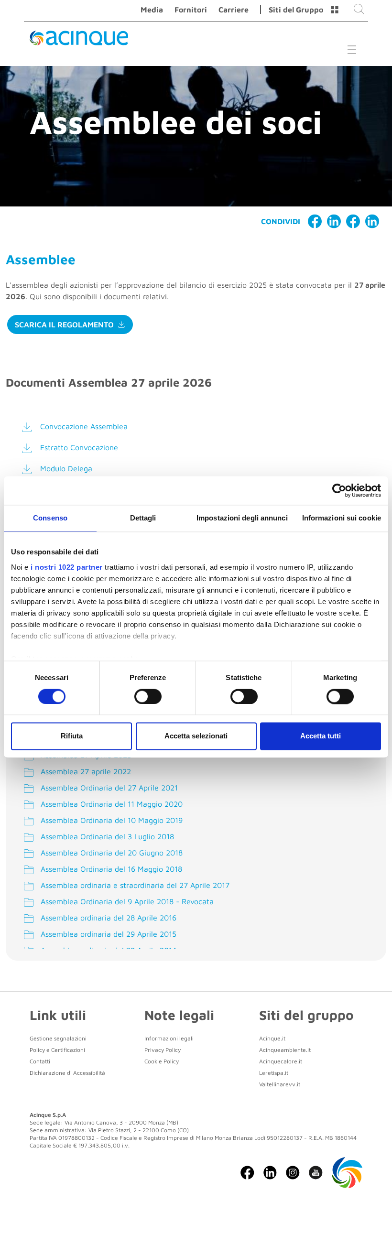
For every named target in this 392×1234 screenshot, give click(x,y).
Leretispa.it (273, 1072)
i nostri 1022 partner (67, 567)
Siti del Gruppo (296, 9)
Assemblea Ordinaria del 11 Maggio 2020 (110, 804)
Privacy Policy (162, 1049)
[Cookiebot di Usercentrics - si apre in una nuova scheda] (339, 490)
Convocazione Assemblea (84, 426)
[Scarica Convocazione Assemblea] (28, 427)
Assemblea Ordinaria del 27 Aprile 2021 (108, 787)
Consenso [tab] (50, 518)
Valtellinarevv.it (279, 1084)
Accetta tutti (320, 736)
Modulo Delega (66, 468)
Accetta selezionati (196, 736)
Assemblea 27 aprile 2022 (84, 771)
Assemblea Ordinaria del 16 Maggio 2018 (110, 869)
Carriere (233, 9)
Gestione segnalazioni (58, 1038)
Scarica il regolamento (64, 324)
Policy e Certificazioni (57, 1049)
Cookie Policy (161, 1061)
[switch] (148, 696)
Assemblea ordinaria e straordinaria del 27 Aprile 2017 (133, 885)
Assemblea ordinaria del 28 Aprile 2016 (107, 917)
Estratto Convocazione (79, 447)
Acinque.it (272, 1038)
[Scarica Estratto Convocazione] (28, 448)
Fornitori (190, 9)
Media (152, 9)
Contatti (40, 1061)
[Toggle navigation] (351, 49)
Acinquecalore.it (280, 1061)
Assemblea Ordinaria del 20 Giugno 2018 (110, 852)
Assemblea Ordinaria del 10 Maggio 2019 (110, 820)
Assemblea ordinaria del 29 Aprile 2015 (107, 934)
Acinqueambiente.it (285, 1049)
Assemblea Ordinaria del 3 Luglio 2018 (106, 836)
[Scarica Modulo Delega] (28, 469)
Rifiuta (72, 736)
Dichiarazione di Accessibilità (67, 1072)
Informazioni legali (169, 1038)
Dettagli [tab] (143, 518)
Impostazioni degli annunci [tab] (242, 518)
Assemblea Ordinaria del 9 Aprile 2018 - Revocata (126, 901)
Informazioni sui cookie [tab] (341, 518)
